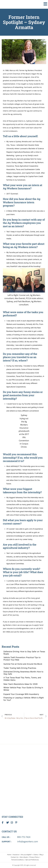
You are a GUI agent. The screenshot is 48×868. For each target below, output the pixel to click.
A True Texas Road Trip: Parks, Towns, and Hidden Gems (22, 678)
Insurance (16, 854)
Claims (35, 854)
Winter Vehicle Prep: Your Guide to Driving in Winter (23, 688)
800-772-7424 (23, 837)
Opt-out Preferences (32, 860)
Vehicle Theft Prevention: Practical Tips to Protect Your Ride (22, 658)
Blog (41, 854)
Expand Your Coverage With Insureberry (21, 694)
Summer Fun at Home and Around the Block (22, 664)
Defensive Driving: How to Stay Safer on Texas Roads (24, 652)
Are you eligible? (26, 854)
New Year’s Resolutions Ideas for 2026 (20, 684)
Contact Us (14, 857)
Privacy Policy (34, 857)
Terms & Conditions (17, 860)
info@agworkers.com (27, 841)
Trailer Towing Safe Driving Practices (19, 668)
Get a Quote (24, 857)
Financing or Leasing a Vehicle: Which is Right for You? (23, 698)
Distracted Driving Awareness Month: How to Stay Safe (23, 672)
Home (9, 854)
